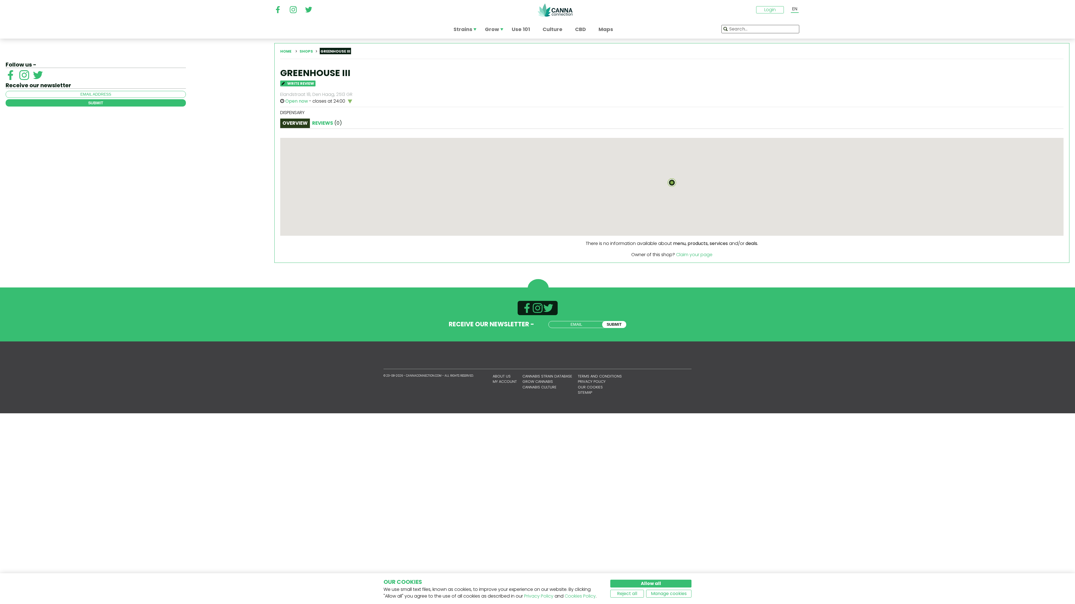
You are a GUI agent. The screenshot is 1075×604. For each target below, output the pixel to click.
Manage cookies (669, 593)
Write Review (300, 83)
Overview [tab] (295, 123)
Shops (306, 51)
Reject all (627, 593)
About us (502, 376)
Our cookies (590, 387)
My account (505, 381)
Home (285, 51)
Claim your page (694, 254)
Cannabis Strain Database (547, 376)
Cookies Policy (580, 596)
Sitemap (585, 392)
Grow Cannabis (537, 381)
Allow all (651, 583)
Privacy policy (592, 381)
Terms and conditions (600, 376)
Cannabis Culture (539, 387)
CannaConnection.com (555, 10)
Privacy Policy (538, 596)
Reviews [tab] (327, 123)
